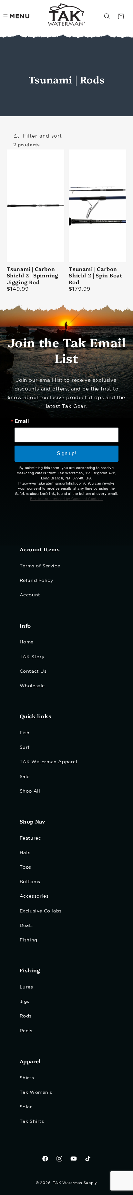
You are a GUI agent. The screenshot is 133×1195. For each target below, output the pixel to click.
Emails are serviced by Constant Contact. (66, 498)
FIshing (28, 940)
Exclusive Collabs (41, 911)
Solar (26, 1107)
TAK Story (32, 657)
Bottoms (30, 882)
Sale (25, 777)
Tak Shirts (32, 1121)
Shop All (30, 791)
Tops (25, 867)
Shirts (27, 1078)
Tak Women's (36, 1092)
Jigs (24, 1002)
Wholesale (32, 686)
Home (27, 642)
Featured (31, 838)
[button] (107, 16)
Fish (25, 733)
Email (22, 421)
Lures (26, 987)
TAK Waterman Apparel (48, 762)
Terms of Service (40, 566)
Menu (19, 16)
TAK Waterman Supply (75, 1183)
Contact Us (33, 671)
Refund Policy (36, 581)
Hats (25, 853)
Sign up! (66, 453)
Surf (25, 747)
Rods (26, 1016)
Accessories (34, 896)
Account (30, 595)
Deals (26, 926)
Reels (26, 1031)
